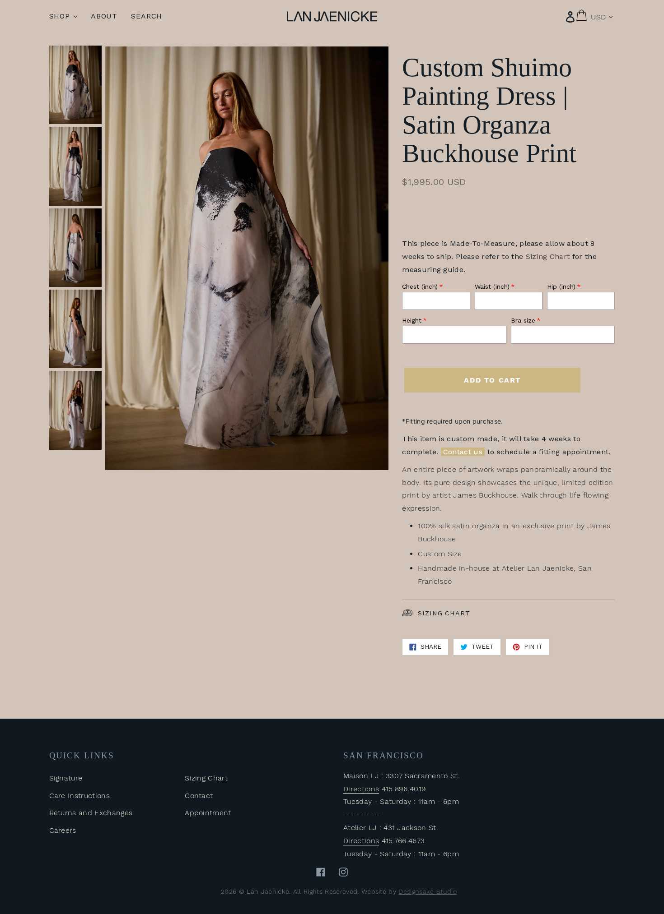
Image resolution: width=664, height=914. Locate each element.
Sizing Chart (444, 613)
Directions (361, 789)
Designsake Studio (427, 891)
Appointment (208, 812)
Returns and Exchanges (91, 812)
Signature (66, 778)
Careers (62, 830)
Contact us (462, 452)
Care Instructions (79, 795)
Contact (199, 795)
